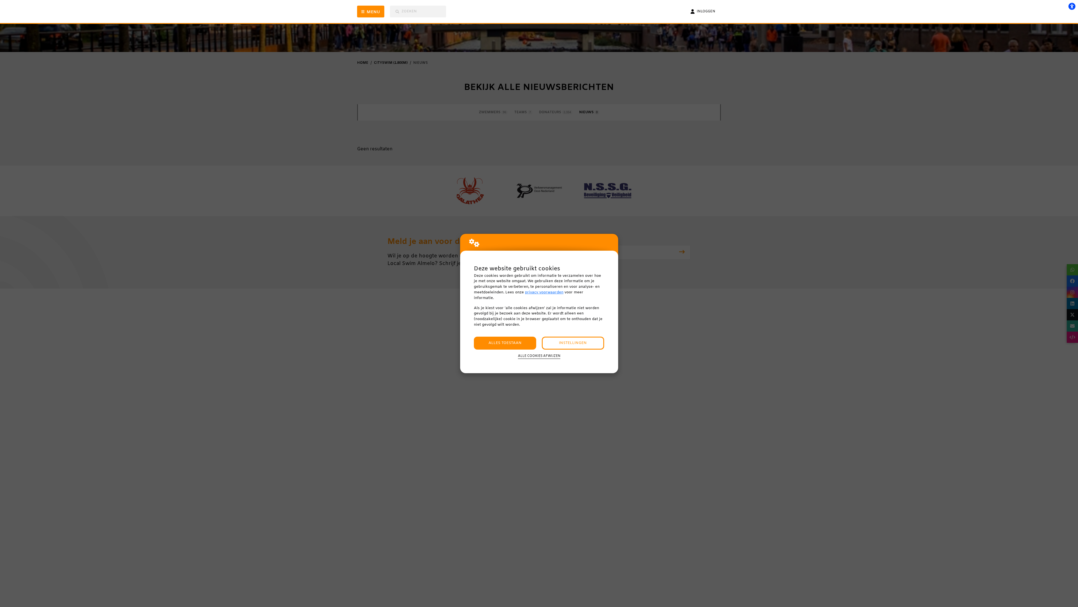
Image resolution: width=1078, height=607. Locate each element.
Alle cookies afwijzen (539, 356)
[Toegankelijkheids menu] (1071, 6)
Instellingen (573, 343)
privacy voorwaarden (544, 292)
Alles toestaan (505, 343)
